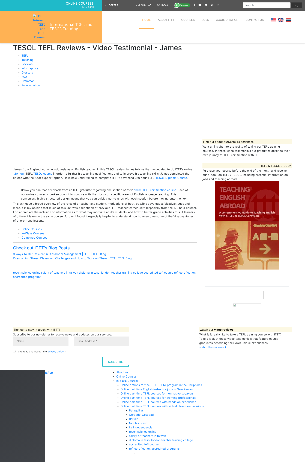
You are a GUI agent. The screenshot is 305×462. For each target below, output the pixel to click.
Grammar (28, 81)
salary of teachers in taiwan (59, 272)
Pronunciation (31, 85)
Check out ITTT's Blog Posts (41, 247)
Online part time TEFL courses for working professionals (158, 397)
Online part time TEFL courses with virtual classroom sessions (162, 406)
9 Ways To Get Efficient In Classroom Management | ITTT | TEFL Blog (59, 254)
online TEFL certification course (155, 190)
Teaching (28, 60)
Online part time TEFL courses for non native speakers (157, 393)
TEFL (25, 55)
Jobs (205, 20)
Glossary (27, 72)
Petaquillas (136, 410)
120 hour (19, 173)
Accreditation (227, 20)
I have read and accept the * (40, 351)
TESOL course (42, 173)
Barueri (133, 419)
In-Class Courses (33, 233)
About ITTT (166, 20)
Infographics (30, 68)
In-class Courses (127, 380)
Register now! (247, 320)
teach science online (26, 272)
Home (146, 20)
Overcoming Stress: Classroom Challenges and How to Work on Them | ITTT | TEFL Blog (72, 258)
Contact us (255, 20)
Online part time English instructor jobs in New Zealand (157, 389)
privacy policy (55, 351)
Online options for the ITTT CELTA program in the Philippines (161, 385)
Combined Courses (34, 237)
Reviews (27, 64)
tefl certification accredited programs (154, 448)
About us (122, 372)
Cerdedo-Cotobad (141, 414)
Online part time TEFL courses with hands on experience (158, 402)
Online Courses (80, 3)
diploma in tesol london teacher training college (111, 272)
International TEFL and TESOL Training (71, 27)
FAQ (24, 76)
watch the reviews (212, 347)
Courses (188, 20)
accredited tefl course (158, 272)
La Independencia (140, 427)
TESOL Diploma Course (171, 178)
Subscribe (116, 362)
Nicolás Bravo (138, 423)
